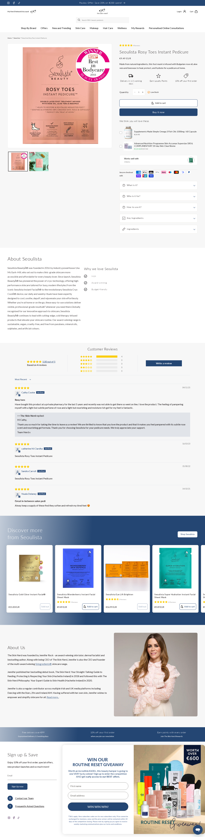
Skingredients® (43, 663)
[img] (22, 387)
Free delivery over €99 (33, 732)
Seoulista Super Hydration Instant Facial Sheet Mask (175, 595)
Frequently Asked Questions (29, 806)
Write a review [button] (164, 363)
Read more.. (53, 697)
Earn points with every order (171, 732)
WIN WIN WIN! (98, 806)
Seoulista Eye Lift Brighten (119, 594)
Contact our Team (24, 798)
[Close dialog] (197, 750)
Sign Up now (17, 786)
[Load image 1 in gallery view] (18, 161)
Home (10, 38)
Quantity (123, 92)
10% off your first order (102, 732)
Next (202, 536)
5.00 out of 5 (48, 361)
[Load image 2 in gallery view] (38, 161)
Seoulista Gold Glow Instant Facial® (27, 594)
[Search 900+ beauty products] (79, 20)
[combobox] (102, 20)
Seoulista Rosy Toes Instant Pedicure (34, 38)
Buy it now (158, 112)
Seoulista (17, 38)
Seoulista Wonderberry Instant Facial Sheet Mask (76, 595)
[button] (28, 28)
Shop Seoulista (187, 534)
